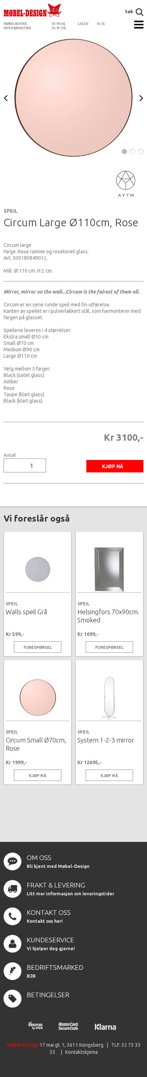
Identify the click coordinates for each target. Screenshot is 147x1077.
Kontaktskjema (81, 1052)
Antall (10, 455)
